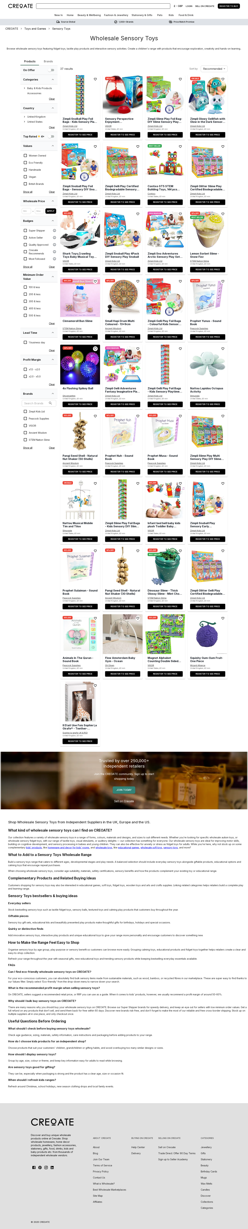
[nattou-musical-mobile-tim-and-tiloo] (80, 499)
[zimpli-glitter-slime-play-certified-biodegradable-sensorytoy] (208, 162)
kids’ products (34, 847)
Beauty (205, 1165)
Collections (207, 1201)
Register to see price (80, 134)
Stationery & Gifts (142, 15)
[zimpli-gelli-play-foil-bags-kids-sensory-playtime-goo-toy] (165, 364)
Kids (171, 15)
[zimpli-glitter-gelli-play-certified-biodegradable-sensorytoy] (208, 567)
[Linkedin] (52, 1167)
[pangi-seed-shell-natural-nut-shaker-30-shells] (123, 567)
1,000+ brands (126, 22)
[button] (80, 95)
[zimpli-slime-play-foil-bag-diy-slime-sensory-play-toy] (165, 95)
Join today (124, 789)
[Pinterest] (40, 1167)
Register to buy (228, 6)
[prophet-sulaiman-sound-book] (80, 567)
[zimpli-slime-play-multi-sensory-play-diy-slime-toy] (208, 432)
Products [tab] (29, 61)
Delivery (136, 1153)
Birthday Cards (209, 1171)
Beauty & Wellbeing (89, 15)
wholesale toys (103, 847)
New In (58, 15)
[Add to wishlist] (95, 79)
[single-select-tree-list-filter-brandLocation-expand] (52, 108)
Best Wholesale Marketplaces (109, 1189)
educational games (128, 847)
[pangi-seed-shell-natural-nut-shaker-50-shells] (80, 432)
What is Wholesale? (104, 1183)
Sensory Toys (61, 28)
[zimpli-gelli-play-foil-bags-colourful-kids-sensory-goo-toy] (165, 297)
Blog (95, 1153)
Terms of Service (102, 1165)
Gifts (203, 1153)
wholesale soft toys (151, 847)
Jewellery (206, 1147)
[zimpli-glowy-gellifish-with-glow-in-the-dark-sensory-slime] (208, 95)
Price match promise (184, 22)
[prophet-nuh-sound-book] (123, 432)
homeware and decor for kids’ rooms (68, 847)
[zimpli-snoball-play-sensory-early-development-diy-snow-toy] (208, 499)
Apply (50, 210)
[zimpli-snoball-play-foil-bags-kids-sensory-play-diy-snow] (80, 95)
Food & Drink (186, 15)
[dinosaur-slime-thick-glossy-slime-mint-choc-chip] (165, 567)
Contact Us (99, 1177)
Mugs (204, 1177)
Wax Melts (206, 1183)
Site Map (98, 1195)
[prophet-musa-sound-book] (165, 432)
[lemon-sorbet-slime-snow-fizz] (208, 230)
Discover (206, 1195)
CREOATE (11, 28)
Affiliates (97, 1201)
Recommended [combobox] (212, 68)
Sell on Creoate (124, 801)
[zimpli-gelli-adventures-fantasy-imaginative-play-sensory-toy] (123, 364)
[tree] (39, 91)
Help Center (138, 1147)
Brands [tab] (48, 61)
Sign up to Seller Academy (173, 1159)
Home (70, 15)
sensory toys (170, 847)
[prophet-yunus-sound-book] (208, 297)
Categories (207, 1207)
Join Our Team (101, 1159)
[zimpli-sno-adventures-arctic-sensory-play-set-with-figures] (165, 230)
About (96, 1147)
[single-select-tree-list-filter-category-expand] (52, 79)
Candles (205, 1189)
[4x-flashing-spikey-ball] (80, 364)
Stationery (206, 1159)
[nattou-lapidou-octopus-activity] (208, 364)
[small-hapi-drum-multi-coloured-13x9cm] (123, 297)
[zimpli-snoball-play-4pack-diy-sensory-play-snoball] (123, 230)
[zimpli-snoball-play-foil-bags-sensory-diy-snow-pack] (80, 162)
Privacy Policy (101, 1171)
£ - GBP (178, 6)
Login (189, 6)
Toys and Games (35, 28)
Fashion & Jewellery (116, 15)
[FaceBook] (34, 1167)
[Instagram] (46, 1167)
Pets (159, 15)
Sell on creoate (204, 6)
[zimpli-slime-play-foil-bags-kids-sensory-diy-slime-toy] (123, 499)
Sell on (167, 1147)
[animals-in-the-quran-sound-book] (80, 634)
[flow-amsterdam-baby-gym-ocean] (123, 634)
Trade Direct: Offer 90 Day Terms (177, 1153)
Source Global (68, 22)
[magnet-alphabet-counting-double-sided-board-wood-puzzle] (165, 634)
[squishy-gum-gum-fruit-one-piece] (208, 634)
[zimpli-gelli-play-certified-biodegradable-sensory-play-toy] (123, 162)
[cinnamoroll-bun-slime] (80, 297)
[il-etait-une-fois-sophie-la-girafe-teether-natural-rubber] (80, 701)
